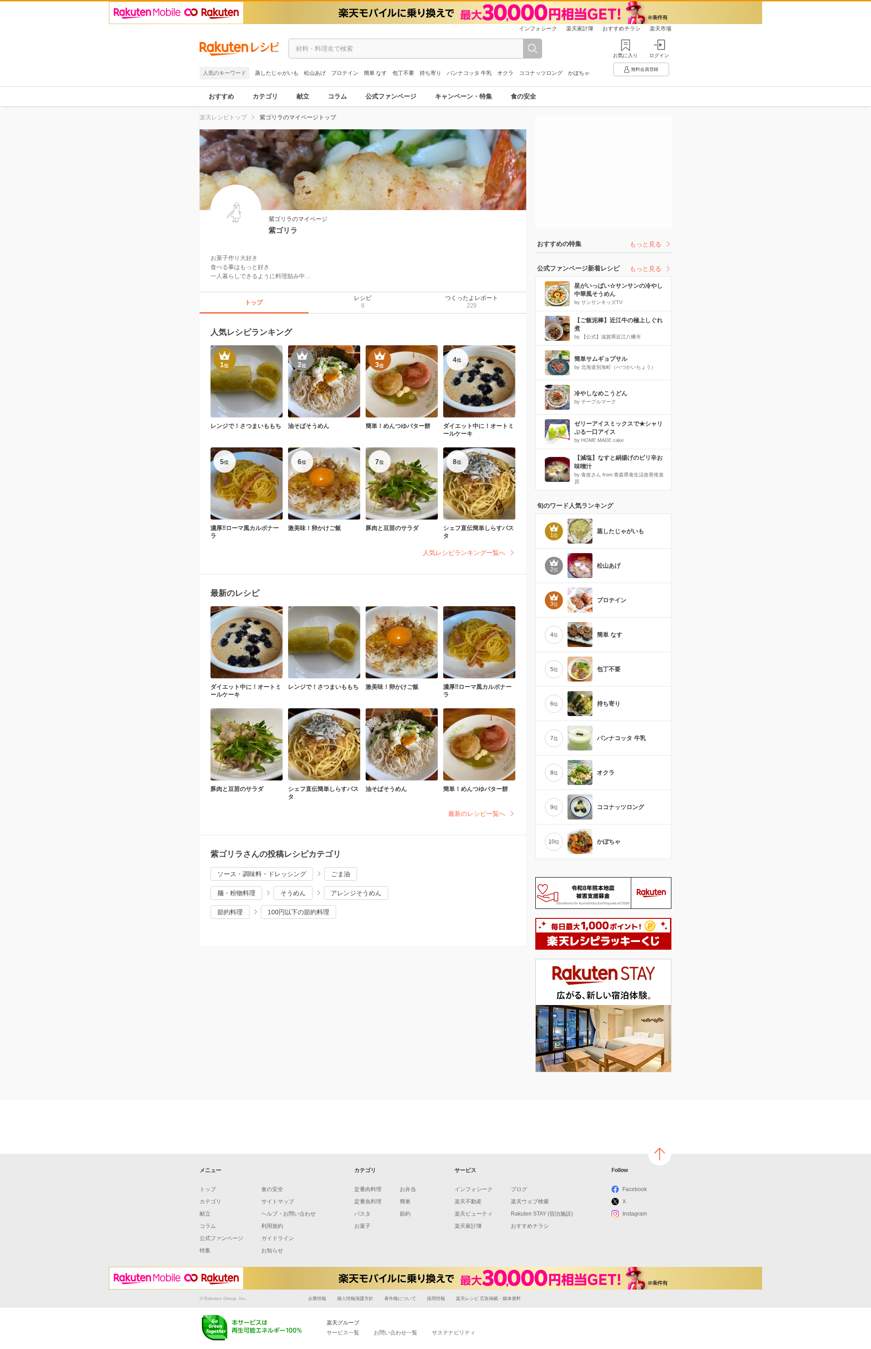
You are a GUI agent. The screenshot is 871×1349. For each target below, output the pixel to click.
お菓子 (362, 1226)
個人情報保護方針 (355, 1298)
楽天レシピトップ (223, 117)
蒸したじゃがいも (276, 73)
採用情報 (436, 1298)
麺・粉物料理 (236, 893)
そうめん (293, 893)
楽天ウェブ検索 (530, 1201)
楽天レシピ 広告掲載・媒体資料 (488, 1298)
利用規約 (272, 1226)
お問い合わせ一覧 (395, 1332)
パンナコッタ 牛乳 (469, 73)
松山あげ (315, 73)
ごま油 (340, 874)
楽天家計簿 (579, 28)
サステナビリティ (453, 1332)
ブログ (519, 1189)
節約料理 (230, 912)
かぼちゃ (579, 73)
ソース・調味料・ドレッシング (261, 874)
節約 (405, 1214)
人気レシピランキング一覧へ (464, 552)
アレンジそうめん (356, 893)
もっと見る (645, 244)
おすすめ (221, 96)
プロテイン (344, 73)
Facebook (634, 1189)
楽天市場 (660, 28)
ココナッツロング (541, 73)
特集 (205, 1250)
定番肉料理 (368, 1189)
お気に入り (625, 55)
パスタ (362, 1214)
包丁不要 (403, 73)
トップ (208, 1189)
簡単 (405, 1201)
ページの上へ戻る (659, 1154)
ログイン (659, 55)
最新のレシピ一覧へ (476, 813)
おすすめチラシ (621, 28)
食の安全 (523, 96)
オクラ (505, 73)
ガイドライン (277, 1238)
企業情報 (317, 1298)
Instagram (634, 1214)
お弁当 (408, 1189)
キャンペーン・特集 (463, 96)
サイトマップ (277, 1201)
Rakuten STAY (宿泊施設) (542, 1214)
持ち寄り (430, 73)
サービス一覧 (343, 1332)
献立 (303, 96)
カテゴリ (265, 96)
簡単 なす (375, 73)
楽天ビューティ (474, 1214)
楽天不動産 (468, 1201)
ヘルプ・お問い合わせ (288, 1214)
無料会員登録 (644, 69)
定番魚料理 (368, 1201)
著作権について (400, 1298)
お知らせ (272, 1250)
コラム (337, 96)
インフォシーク (538, 28)
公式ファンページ (391, 96)
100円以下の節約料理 (298, 912)
